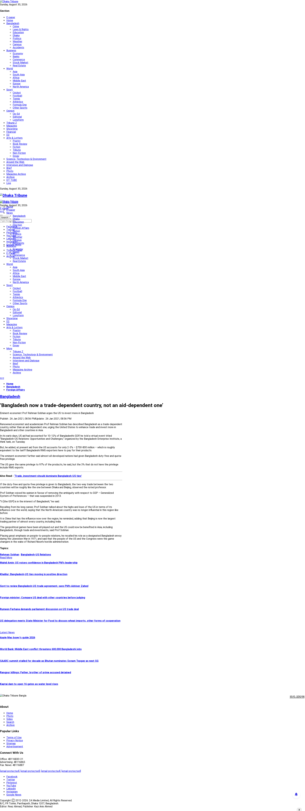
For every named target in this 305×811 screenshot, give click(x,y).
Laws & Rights (21, 29)
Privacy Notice (14, 740)
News (9, 212)
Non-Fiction (19, 152)
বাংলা (2, 211)
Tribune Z (11, 122)
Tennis (16, 98)
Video (9, 719)
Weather (17, 41)
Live (8, 183)
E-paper (10, 17)
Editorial (17, 116)
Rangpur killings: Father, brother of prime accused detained (35, 672)
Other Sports (20, 107)
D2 (8, 134)
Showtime (12, 128)
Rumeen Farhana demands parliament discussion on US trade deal (39, 609)
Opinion (10, 110)
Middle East (19, 80)
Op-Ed (16, 113)
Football (17, 95)
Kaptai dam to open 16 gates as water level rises (29, 684)
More (9, 348)
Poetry (16, 140)
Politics (17, 38)
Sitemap (11, 743)
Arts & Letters (14, 137)
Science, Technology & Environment (26, 159)
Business (11, 50)
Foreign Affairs (21, 228)
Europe (16, 83)
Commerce (19, 59)
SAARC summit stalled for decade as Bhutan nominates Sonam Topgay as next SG (49, 660)
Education (18, 32)
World (9, 68)
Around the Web (15, 162)
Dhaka (16, 35)
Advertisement (14, 746)
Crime (16, 26)
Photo (9, 171)
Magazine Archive (16, 174)
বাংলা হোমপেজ (297, 696)
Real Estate (19, 65)
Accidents (18, 47)
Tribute (17, 149)
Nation (16, 231)
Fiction (16, 146)
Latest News (7, 632)
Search (10, 722)
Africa (16, 77)
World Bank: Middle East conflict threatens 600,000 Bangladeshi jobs (41, 649)
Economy (18, 53)
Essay (16, 156)
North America (21, 86)
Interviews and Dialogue (19, 165)
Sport (9, 89)
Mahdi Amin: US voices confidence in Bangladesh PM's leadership (39, 562)
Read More (6, 557)
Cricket (17, 92)
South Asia (19, 74)
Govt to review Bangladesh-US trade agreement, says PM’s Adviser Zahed (44, 586)
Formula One (20, 104)
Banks (16, 56)
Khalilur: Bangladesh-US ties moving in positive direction (33, 574)
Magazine (11, 125)
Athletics (18, 101)
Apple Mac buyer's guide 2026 (17, 637)
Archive (10, 177)
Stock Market (20, 62)
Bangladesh (12, 23)
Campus (17, 44)
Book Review (20, 143)
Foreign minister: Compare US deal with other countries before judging (42, 597)
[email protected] (9, 771)
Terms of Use (14, 737)
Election (17, 225)
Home (9, 20)
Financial (11, 131)
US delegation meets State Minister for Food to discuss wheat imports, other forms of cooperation (60, 620)
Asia (15, 71)
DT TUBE (11, 180)
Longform (18, 119)
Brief (9, 168)
